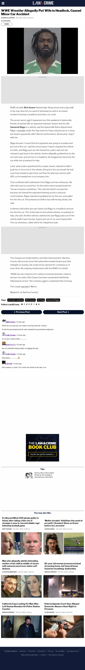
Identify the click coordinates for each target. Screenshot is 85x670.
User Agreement (72, 651)
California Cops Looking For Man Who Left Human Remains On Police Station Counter (21, 606)
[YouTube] (22, 305)
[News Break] (39, 305)
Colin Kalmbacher (9, 572)
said (28, 120)
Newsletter (41, 651)
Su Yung (41, 300)
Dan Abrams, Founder (56, 655)
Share (6, 24)
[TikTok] (27, 305)
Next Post (62, 312)
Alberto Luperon (8, 18)
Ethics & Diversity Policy (29, 655)
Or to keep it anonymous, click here (44, 476)
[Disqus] (42, 345)
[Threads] (32, 305)
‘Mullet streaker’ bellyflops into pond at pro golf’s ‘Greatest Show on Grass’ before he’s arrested (63, 523)
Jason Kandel (49, 529)
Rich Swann (30, 300)
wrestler (21, 130)
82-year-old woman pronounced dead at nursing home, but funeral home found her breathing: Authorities (62, 566)
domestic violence (15, 300)
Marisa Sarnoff (50, 572)
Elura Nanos (49, 612)
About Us (23, 651)
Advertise (31, 651)
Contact (43, 655)
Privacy (50, 651)
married (24, 286)
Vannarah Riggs (53, 300)
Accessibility (60, 651)
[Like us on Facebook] (24, 305)
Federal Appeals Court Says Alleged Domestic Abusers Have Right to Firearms (61, 606)
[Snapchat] (36, 305)
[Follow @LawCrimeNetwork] (34, 305)
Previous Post (23, 312)
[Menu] (3, 3)
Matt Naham (7, 529)
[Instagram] (29, 305)
